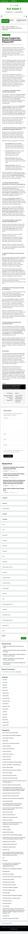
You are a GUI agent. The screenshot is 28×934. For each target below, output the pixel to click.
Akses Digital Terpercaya (8, 738)
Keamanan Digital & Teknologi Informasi (11, 793)
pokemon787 (15, 187)
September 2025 (6, 706)
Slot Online (5, 860)
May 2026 (5, 685)
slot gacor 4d (5, 625)
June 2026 (5, 682)
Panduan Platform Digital (8, 832)
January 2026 (5, 695)
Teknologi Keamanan (7, 900)
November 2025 (6, 701)
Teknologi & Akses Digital (8, 879)
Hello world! (18, 671)
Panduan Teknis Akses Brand (9, 841)
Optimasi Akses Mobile (8, 812)
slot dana (5, 609)
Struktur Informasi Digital (8, 874)
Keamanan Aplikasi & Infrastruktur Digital (12, 784)
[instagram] (12, 5)
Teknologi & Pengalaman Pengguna (10, 887)
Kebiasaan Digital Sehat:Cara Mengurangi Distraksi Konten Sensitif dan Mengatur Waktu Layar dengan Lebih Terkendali (14, 482)
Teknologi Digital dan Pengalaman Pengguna (12, 895)
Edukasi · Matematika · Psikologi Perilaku (12, 764)
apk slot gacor (6, 588)
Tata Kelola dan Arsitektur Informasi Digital (12, 876)
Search (3, 635)
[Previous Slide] (24, 1)
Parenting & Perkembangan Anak (10, 844)
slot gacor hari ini (6, 577)
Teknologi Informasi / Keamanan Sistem (11, 898)
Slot (3, 630)
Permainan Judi (6, 849)
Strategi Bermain (6, 871)
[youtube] (17, 5)
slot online (5, 535)
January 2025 (5, 725)
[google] (15, 5)
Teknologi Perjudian (7, 903)
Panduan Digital (6, 826)
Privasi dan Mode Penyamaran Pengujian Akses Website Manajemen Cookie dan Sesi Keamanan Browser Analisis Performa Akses (13, 854)
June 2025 (5, 714)
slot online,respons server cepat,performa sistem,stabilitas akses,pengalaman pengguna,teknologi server (12, 865)
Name (5, 434)
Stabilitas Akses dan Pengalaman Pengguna (12, 868)
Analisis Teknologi (7, 759)
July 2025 (5, 711)
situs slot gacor (6, 508)
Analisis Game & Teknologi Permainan (11, 743)
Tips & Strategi (6, 906)
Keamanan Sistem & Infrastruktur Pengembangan (13, 798)
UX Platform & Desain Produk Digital (10, 918)
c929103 (5, 44)
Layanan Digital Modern (8, 801)
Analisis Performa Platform (9, 748)
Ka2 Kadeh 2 (14, 8)
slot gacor (5, 540)
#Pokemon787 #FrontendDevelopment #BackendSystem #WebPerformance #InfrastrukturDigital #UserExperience (12, 387)
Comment (6, 418)
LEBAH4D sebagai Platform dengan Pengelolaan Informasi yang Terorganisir (12, 1)
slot (3, 524)
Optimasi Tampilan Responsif (9, 814)
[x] (14, 5)
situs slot (5, 593)
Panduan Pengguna (7, 829)
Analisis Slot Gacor (7, 756)
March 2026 (5, 690)
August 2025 (5, 709)
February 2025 (6, 722)
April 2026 (5, 687)
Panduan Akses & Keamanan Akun (10, 817)
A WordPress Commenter (8, 671)
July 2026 (5, 679)
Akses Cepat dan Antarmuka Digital (10, 732)
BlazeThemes (15, 929)
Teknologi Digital (6, 892)
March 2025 (5, 719)
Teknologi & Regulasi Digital (9, 890)
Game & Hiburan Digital (8, 767)
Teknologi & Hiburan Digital (9, 882)
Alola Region (5, 740)
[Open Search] (24, 16)
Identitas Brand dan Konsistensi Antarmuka (12, 770)
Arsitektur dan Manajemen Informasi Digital (12, 762)
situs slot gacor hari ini (8, 567)
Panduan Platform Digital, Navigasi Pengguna (12, 834)
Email (5, 439)
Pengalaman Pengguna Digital (9, 847)
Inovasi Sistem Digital (7, 772)
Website (5, 445)
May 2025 (5, 717)
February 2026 (6, 693)
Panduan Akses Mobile (8, 820)
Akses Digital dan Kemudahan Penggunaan (12, 735)
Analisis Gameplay (7, 746)
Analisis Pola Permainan (8, 754)
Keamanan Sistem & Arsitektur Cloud (11, 795)
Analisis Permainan (7, 751)
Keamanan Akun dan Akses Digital (10, 778)
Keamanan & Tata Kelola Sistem (10, 775)
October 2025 (5, 703)
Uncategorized (6, 35)
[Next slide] (26, 1)
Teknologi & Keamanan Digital (9, 884)
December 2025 (6, 698)
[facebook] (10, 5)
